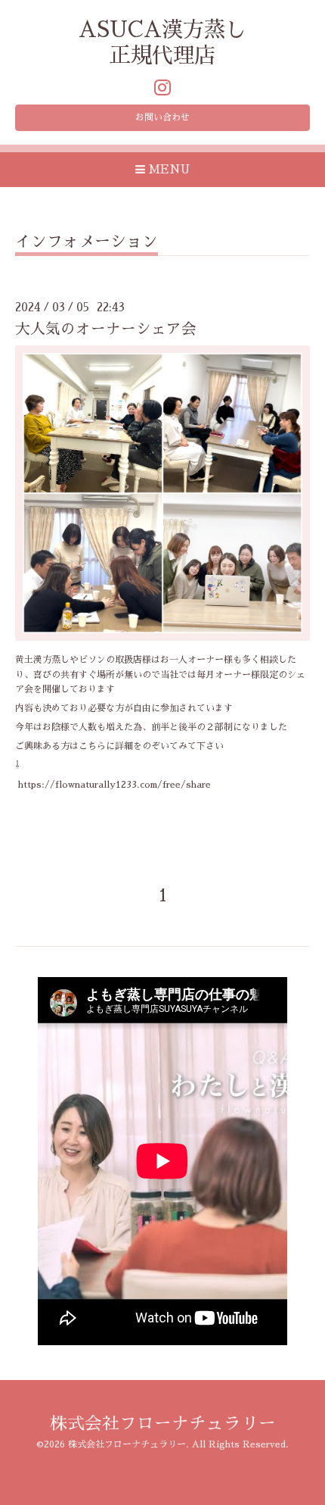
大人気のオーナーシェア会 (106, 329)
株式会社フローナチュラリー (163, 1423)
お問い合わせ (162, 117)
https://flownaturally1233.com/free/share (114, 784)
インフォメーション (86, 241)
